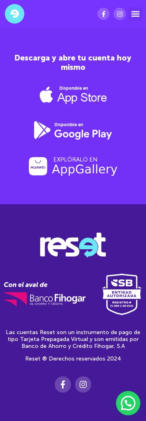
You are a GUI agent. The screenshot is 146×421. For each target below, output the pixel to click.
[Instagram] (120, 14)
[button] (135, 14)
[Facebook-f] (103, 14)
